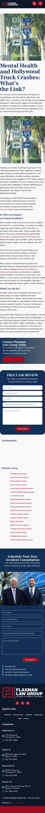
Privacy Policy (34, 798)
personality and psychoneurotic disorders (18, 236)
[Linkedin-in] (28, 703)
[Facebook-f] (17, 703)
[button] (40, 3)
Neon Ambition (16, 803)
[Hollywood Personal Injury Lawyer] (10, 4)
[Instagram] (22, 703)
